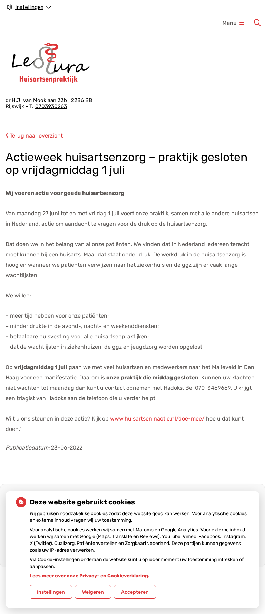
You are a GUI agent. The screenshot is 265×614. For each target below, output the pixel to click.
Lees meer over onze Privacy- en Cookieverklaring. (89, 576)
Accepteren (135, 592)
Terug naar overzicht (35, 135)
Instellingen (51, 592)
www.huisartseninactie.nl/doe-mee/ (157, 418)
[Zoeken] (257, 22)
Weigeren (93, 592)
